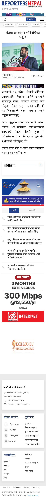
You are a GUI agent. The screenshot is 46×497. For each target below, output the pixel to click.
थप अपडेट (23, 277)
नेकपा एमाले (36, 25)
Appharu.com (33, 495)
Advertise (16, 487)
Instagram (14, 435)
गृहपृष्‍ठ (6, 461)
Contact (26, 487)
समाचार (6, 465)
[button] (41, 19)
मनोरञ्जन (28, 454)
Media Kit (35, 487)
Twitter (12, 430)
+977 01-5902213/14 (16, 400)
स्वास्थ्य (27, 458)
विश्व (5, 478)
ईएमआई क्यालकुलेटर (32, 432)
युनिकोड (28, 423)
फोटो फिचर (29, 471)
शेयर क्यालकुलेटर (31, 427)
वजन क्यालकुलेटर (31, 440)
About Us (6, 487)
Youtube (12, 441)
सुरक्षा (27, 467)
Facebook (14, 424)
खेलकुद (6, 474)
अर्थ (5, 470)
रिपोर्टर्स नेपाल (7, 75)
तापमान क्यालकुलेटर (32, 444)
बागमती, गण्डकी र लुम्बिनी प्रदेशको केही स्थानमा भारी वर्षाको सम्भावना (23, 254)
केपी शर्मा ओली (9, 25)
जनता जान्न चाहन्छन (32, 463)
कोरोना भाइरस (23, 25)
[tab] (13, 211)
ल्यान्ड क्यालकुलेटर (31, 436)
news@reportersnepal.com (19, 404)
